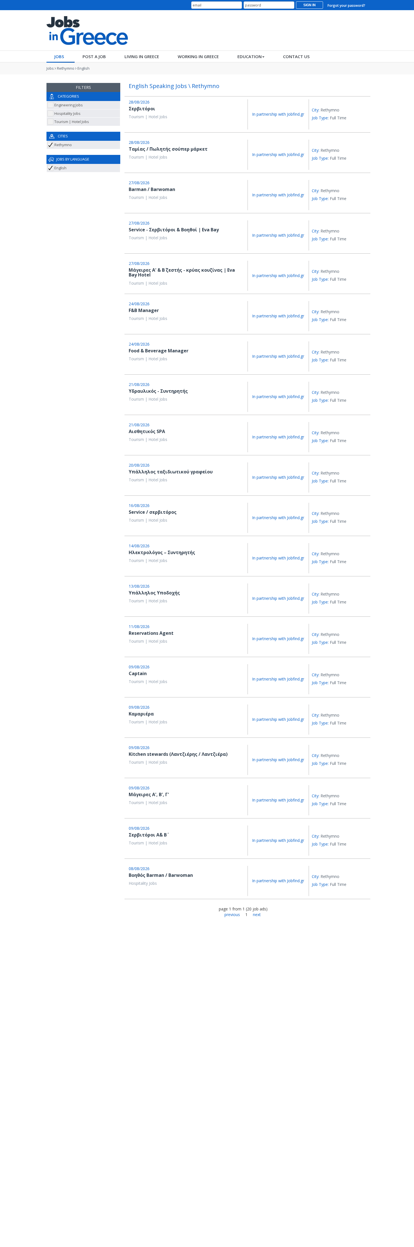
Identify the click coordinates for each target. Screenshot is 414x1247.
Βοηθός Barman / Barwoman (161, 875)
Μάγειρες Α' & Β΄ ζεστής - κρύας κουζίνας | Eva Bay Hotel (182, 272)
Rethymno (65, 68)
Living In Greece (141, 56)
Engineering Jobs (68, 104)
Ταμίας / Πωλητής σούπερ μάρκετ (168, 149)
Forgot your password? (346, 5)
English (83, 68)
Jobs (59, 56)
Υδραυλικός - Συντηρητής (158, 391)
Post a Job (94, 56)
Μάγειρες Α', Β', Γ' (149, 794)
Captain (138, 673)
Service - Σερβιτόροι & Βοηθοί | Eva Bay (174, 230)
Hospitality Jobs (67, 113)
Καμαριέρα (141, 714)
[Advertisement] (265, 30)
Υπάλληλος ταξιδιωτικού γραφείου (171, 472)
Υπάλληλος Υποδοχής (154, 593)
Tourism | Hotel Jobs (71, 121)
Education (249, 56)
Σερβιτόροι (142, 109)
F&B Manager (144, 310)
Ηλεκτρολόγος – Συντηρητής (162, 552)
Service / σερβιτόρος (153, 512)
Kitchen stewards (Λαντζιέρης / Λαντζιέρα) (178, 754)
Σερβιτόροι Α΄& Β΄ (148, 835)
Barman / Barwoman (152, 189)
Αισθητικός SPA (147, 431)
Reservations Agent (151, 633)
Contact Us (296, 56)
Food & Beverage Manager (158, 351)
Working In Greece (198, 56)
